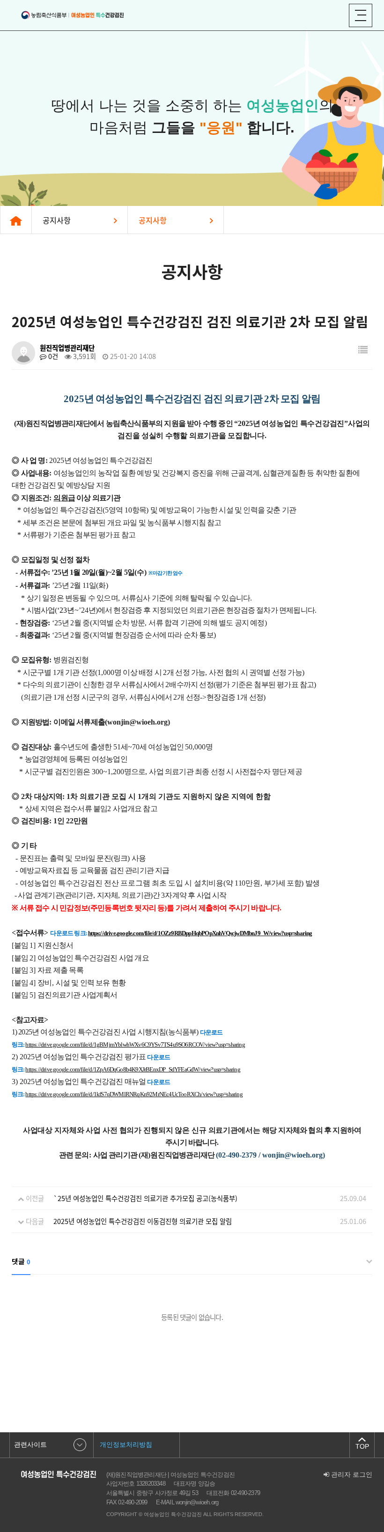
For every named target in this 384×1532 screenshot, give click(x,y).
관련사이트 (30, 1444)
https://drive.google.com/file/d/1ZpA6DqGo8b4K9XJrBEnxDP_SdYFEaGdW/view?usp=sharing (132, 1069)
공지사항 (57, 220)
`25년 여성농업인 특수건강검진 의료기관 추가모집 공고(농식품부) (145, 1198)
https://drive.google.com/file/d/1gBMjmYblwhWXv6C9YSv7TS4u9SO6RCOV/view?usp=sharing (134, 1044)
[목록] (363, 349)
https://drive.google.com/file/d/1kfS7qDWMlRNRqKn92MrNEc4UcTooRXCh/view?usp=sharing (133, 1094)
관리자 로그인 (350, 1474)
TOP (362, 1446)
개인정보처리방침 (126, 1444)
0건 (52, 356)
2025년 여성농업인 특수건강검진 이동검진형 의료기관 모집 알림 (142, 1221)
